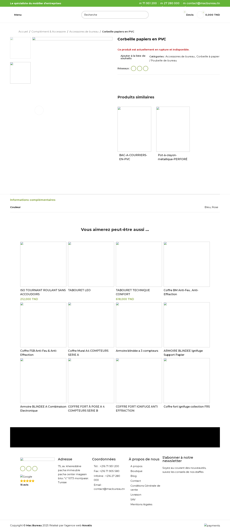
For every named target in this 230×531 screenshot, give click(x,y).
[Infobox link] (39, 437)
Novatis (87, 525)
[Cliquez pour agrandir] (39, 110)
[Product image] (134, 129)
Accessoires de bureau (83, 31)
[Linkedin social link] (145, 68)
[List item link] (108, 466)
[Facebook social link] (133, 68)
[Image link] (37, 460)
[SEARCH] (145, 15)
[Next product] (209, 32)
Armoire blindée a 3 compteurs (137, 350)
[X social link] (139, 68)
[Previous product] (203, 32)
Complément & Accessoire (48, 31)
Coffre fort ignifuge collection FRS (187, 406)
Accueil (23, 31)
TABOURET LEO (79, 290)
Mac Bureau (34, 525)
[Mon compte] (175, 14)
